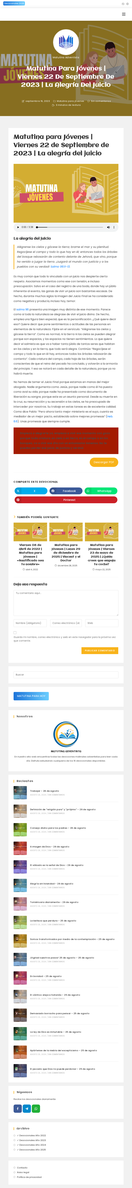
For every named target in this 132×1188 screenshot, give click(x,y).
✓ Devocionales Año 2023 (31, 1140)
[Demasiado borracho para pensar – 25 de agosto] (20, 1015)
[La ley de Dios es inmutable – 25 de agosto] (20, 1033)
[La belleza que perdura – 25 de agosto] (20, 922)
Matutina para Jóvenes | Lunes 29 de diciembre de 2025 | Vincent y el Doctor (66, 553)
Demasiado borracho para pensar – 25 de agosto (60, 1013)
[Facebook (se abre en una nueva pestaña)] (123, 4)
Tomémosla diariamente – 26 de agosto (54, 902)
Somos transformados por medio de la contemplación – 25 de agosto (72, 939)
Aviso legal (23, 1172)
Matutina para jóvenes (70, 101)
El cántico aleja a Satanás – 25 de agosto (55, 995)
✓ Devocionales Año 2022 (31, 1135)
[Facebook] (18, 1109)
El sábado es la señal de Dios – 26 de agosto (57, 865)
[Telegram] (27, 1109)
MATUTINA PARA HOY (31, 696)
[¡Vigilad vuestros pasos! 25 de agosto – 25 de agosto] (20, 959)
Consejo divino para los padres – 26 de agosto (58, 828)
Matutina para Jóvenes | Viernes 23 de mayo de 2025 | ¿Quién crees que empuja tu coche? (102, 555)
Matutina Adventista (66, 57)
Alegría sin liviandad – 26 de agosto (51, 883)
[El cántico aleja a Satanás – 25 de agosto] (20, 996)
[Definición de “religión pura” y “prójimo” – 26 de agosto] (20, 811)
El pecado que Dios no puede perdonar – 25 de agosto (62, 1069)
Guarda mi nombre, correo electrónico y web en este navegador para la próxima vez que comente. (65, 638)
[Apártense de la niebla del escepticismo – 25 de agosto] (20, 1052)
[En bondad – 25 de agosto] (20, 978)
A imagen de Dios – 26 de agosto (49, 846)
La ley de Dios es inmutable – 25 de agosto (55, 1032)
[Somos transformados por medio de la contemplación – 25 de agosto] (20, 941)
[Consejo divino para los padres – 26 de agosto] (20, 829)
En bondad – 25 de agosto (46, 976)
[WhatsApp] (36, 1109)
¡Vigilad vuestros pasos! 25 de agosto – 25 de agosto (62, 957)
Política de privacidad (29, 1177)
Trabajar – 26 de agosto (44, 791)
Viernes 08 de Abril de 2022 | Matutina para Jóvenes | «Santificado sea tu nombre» (30, 555)
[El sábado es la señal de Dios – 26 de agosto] (20, 866)
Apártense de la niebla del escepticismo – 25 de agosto (63, 1050)
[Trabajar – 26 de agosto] (20, 792)
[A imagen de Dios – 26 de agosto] (20, 848)
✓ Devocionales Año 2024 (31, 1145)
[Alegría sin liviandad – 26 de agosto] (20, 885)
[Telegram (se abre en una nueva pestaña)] (127, 4)
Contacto (22, 1167)
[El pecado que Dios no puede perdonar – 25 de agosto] (20, 1070)
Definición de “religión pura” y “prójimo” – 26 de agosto (63, 809)
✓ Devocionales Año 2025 (31, 1149)
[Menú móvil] (123, 14)
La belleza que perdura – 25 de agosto (53, 920)
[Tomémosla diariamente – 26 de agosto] (20, 903)
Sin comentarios (101, 101)
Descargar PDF (104, 462)
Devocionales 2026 (14, 3)
